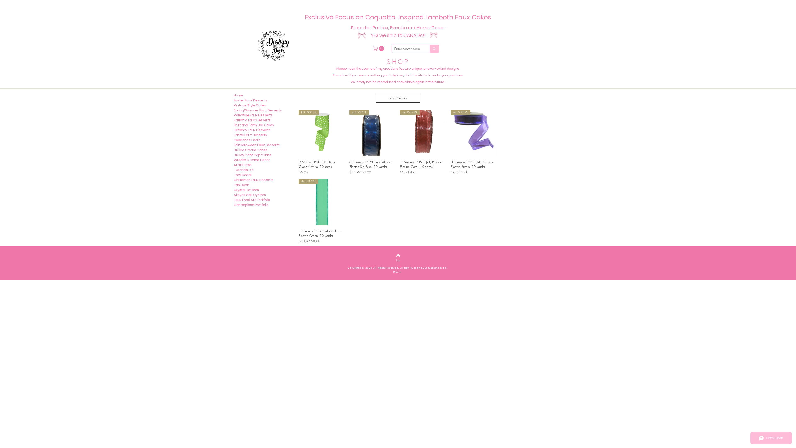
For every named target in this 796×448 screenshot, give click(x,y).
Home (238, 95)
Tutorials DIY (243, 170)
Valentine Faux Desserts (253, 115)
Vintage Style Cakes (250, 105)
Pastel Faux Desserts (250, 135)
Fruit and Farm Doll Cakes (254, 125)
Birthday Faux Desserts (252, 130)
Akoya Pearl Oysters (250, 194)
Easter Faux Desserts (250, 100)
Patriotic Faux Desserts (252, 120)
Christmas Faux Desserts (253, 180)
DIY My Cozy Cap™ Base (253, 155)
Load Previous (398, 98)
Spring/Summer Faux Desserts (258, 110)
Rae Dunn (241, 185)
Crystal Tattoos (246, 189)
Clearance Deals (247, 140)
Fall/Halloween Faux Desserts (257, 145)
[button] (379, 48)
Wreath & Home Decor (252, 160)
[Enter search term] (434, 49)
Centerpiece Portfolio (251, 204)
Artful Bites (242, 165)
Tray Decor (243, 175)
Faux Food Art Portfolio (252, 199)
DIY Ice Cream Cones (250, 150)
